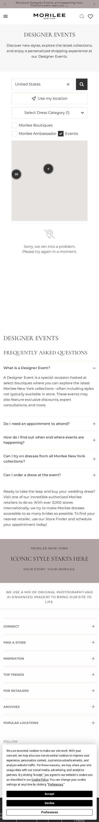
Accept (49, 794)
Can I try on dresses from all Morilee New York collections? (44, 458)
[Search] (82, 16)
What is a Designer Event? (26, 368)
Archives (11, 707)
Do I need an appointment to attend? (36, 423)
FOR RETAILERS (16, 690)
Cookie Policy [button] (40, 779)
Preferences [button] (55, 784)
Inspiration (13, 658)
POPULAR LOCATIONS (20, 723)
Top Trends (13, 674)
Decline (49, 803)
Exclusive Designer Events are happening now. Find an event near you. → (50, 4)
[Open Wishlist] (90, 18)
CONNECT (11, 626)
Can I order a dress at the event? (32, 475)
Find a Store (14, 642)
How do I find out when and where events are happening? (43, 440)
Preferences (49, 812)
